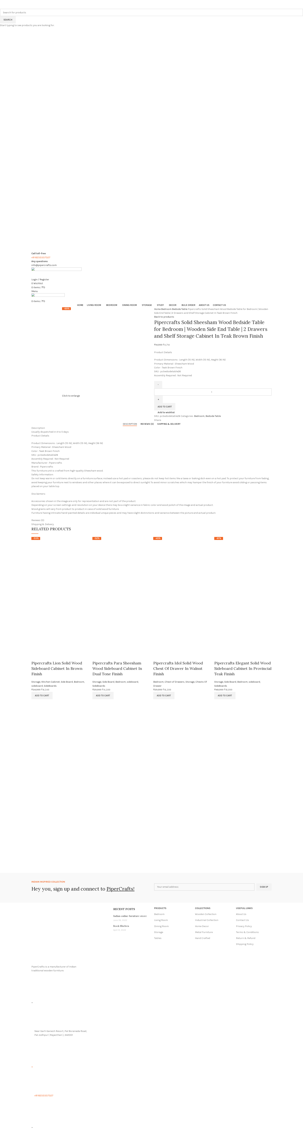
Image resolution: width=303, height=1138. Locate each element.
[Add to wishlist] (45, 656)
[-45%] (182, 565)
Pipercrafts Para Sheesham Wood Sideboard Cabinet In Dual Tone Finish (117, 668)
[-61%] (243, 565)
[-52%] (121, 565)
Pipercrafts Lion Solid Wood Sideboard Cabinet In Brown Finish (56, 668)
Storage (35, 681)
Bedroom (79, 681)
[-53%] (60, 565)
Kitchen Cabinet (50, 681)
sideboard (37, 685)
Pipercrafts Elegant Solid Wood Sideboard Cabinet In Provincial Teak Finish (242, 668)
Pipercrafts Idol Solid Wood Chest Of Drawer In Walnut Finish (178, 668)
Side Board (67, 681)
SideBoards (50, 685)
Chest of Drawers (174, 681)
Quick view (35, 656)
